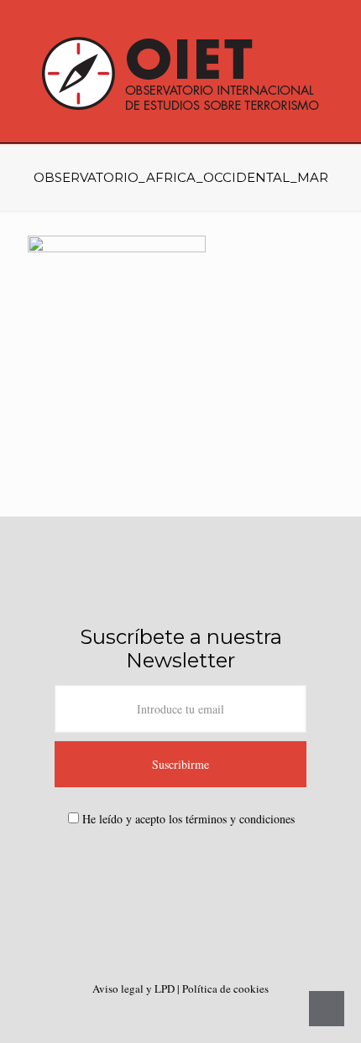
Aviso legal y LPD (134, 988)
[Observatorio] (180, 71)
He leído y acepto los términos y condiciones (188, 819)
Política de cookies (225, 988)
